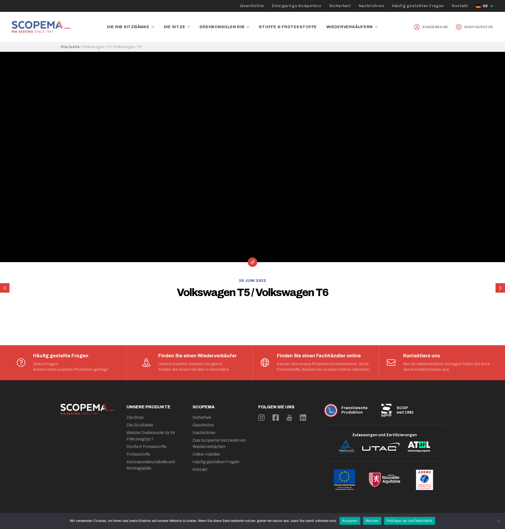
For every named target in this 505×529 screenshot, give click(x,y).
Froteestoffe (138, 454)
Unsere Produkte (148, 407)
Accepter (350, 520)
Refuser (372, 520)
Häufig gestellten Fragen (418, 6)
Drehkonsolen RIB (222, 27)
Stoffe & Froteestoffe (288, 27)
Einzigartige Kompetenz (296, 6)
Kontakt (460, 6)
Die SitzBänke (140, 425)
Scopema (204, 407)
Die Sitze (174, 27)
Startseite (70, 47)
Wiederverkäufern (349, 27)
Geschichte (252, 6)
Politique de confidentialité (409, 520)
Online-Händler (206, 454)
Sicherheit (340, 6)
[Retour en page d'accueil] (41, 27)
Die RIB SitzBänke (128, 27)
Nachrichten (371, 6)
